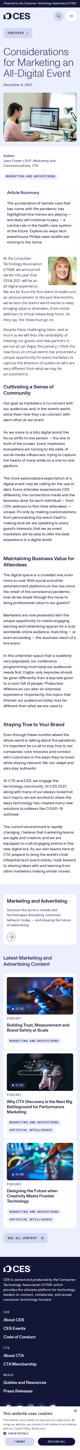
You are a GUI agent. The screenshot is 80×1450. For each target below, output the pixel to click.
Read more (38, 1428)
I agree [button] (20, 1441)
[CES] (17, 16)
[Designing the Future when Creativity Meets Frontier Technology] (40, 1183)
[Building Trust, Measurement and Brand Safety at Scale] (40, 1011)
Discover (16, 33)
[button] (40, 1433)
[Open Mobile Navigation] (71, 16)
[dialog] (40, 1428)
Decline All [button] (56, 1441)
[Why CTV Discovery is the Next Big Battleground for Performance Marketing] (40, 1094)
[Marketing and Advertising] (40, 920)
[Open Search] (59, 16)
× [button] (75, 1411)
